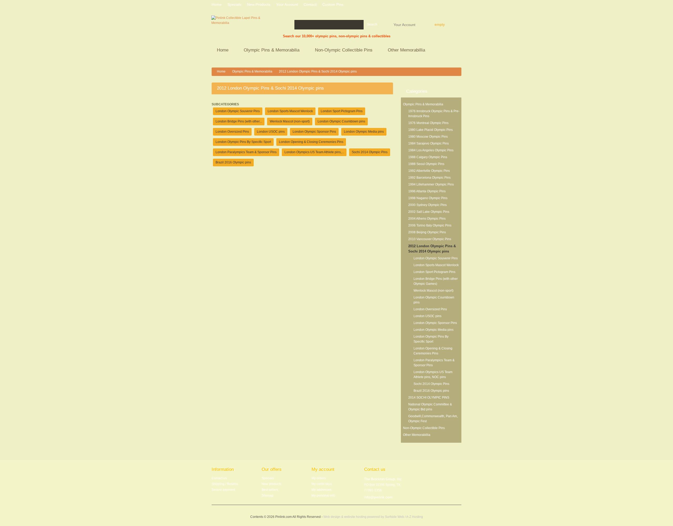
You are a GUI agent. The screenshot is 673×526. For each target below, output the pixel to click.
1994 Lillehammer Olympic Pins (431, 184)
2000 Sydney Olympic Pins (427, 205)
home (217, 4)
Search (372, 24)
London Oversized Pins (430, 309)
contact (310, 4)
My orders (319, 478)
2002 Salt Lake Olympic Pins (428, 212)
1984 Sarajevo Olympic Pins (428, 143)
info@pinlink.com (378, 497)
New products (258, 4)
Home (220, 51)
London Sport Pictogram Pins (434, 272)
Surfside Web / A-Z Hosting (404, 517)
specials (234, 4)
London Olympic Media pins (433, 330)
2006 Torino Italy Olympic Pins (429, 225)
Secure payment (223, 490)
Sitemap (267, 495)
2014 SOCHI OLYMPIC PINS (428, 397)
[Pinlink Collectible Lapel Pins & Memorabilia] (236, 27)
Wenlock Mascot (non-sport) (433, 290)
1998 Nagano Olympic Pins (427, 198)
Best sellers (270, 490)
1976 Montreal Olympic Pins (428, 123)
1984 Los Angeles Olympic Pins (430, 150)
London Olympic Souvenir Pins (436, 258)
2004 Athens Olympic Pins (427, 218)
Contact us (219, 478)
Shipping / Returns (225, 484)
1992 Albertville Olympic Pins (429, 171)
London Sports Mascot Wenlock (436, 265)
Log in (459, 5)
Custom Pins (332, 4)
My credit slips (322, 484)
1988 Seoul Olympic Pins (426, 164)
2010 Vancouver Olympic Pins (429, 239)
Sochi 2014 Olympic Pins (431, 384)
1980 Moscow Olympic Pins (428, 136)
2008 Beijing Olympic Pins (427, 232)
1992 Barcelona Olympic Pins (429, 177)
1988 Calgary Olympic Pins (427, 157)
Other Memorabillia (404, 51)
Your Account (404, 24)
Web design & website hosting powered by (354, 517)
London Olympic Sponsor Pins (435, 323)
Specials (268, 478)
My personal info (323, 495)
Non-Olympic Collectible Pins (341, 51)
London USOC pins (427, 316)
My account (323, 469)
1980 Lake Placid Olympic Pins (430, 130)
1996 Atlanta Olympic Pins (427, 191)
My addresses (322, 490)
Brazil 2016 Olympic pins (431, 391)
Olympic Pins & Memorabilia (268, 51)
